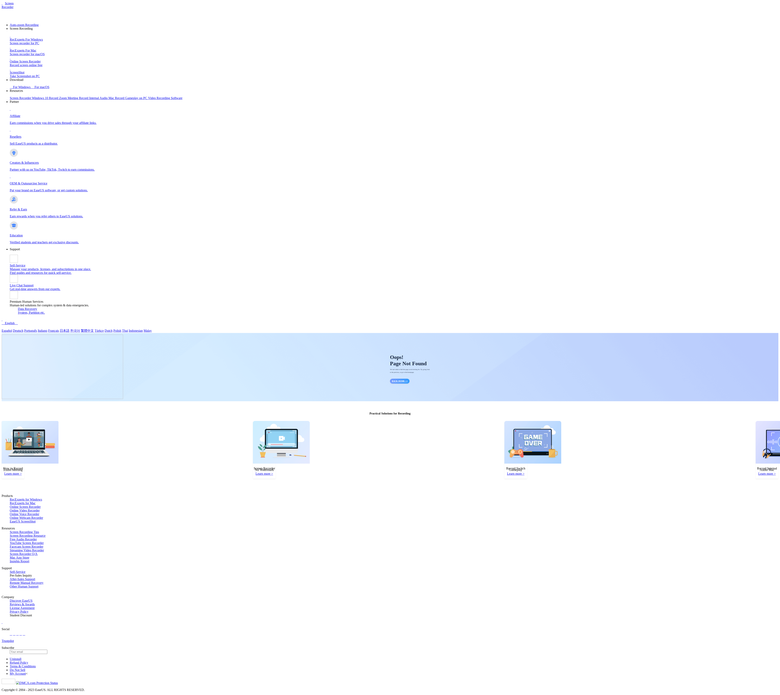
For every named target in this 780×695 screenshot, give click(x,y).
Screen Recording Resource (28, 535)
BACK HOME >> (400, 381)
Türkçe (99, 330)
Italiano (42, 330)
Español (7, 330)
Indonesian (136, 330)
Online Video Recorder (25, 510)
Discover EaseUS (21, 600)
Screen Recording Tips (24, 532)
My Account (18, 673)
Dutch (109, 330)
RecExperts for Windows (26, 499)
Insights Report (19, 561)
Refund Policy (19, 662)
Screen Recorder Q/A (24, 554)
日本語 (64, 330)
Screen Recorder (8, 5)
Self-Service (17, 572)
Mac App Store (19, 557)
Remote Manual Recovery (26, 582)
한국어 (75, 330)
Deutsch (18, 330)
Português (30, 330)
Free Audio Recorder (23, 539)
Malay (148, 330)
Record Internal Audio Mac (97, 98)
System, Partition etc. (31, 312)
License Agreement (22, 608)
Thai (125, 330)
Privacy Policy (19, 611)
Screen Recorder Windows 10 (29, 98)
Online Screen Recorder (25, 507)
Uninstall (15, 659)
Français (53, 330)
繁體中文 (87, 330)
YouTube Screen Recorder (27, 543)
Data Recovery (27, 309)
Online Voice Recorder (24, 514)
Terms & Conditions (23, 666)
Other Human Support (24, 586)
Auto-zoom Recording (24, 25)
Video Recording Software (165, 98)
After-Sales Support (22, 579)
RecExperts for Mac (23, 503)
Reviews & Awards (22, 604)
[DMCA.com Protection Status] (37, 683)
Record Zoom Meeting (64, 98)
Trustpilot (8, 641)
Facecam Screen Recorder (26, 546)
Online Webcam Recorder (26, 517)
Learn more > (13, 473)
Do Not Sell (17, 670)
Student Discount (21, 615)
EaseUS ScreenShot (23, 521)
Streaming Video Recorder (27, 550)
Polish (117, 330)
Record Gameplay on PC (131, 98)
